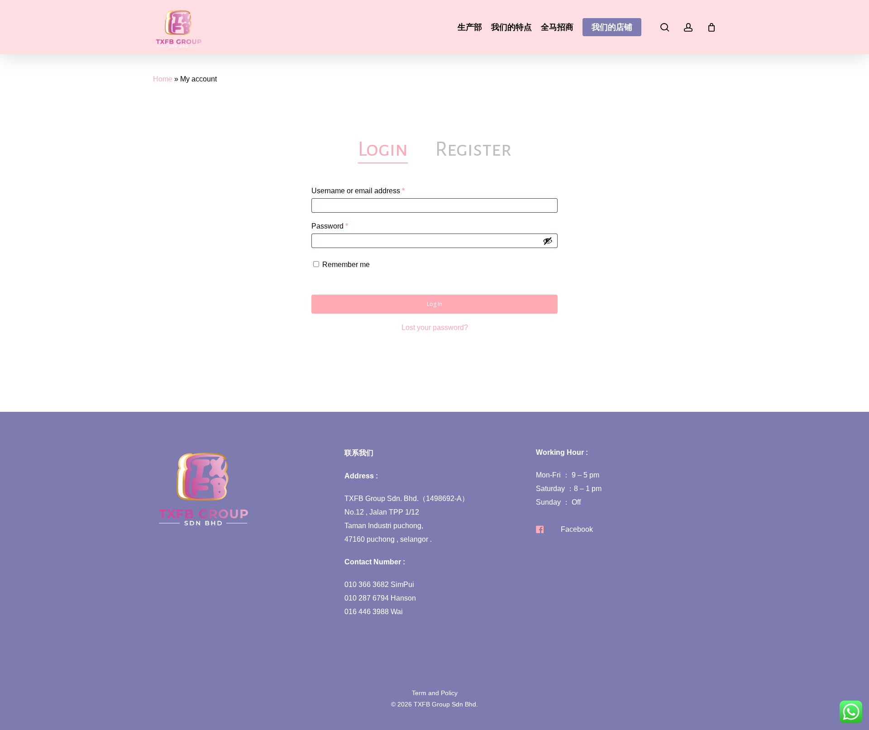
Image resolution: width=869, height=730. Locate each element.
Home (162, 79)
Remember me (346, 264)
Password (344, 226)
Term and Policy (435, 693)
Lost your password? (434, 327)
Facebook (577, 529)
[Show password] (548, 241)
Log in (434, 304)
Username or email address (372, 190)
